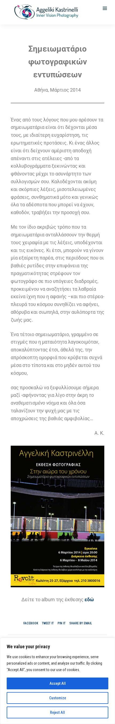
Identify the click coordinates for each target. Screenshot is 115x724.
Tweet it (48, 623)
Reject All (57, 712)
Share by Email (80, 623)
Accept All (57, 683)
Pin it (61, 623)
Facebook (30, 623)
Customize (57, 698)
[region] (57, 681)
